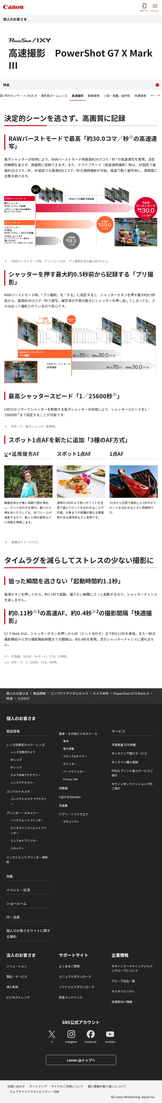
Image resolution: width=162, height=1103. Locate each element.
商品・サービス (16, 976)
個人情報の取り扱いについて (107, 1086)
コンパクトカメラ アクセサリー (29, 801)
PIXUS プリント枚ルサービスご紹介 (132, 773)
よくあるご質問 (69, 966)
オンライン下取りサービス (129, 753)
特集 (9, 876)
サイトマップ (38, 1086)
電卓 (66, 741)
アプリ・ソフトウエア (73, 814)
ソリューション (16, 966)
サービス (118, 731)
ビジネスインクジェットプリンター (28, 830)
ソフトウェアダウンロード (76, 987)
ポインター (70, 764)
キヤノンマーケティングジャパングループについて (132, 968)
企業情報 (120, 955)
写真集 (63, 805)
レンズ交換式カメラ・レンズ (25, 745)
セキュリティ (71, 821)
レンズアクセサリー (23, 782)
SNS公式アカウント (81, 1022)
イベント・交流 (18, 889)
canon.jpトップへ (81, 1060)
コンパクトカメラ (18, 791)
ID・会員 (13, 916)
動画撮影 (94, 95)
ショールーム (16, 903)
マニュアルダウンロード (75, 976)
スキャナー (17, 848)
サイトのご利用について (67, 1086)
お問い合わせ (16, 1086)
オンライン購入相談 (125, 762)
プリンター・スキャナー (22, 813)
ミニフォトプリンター (24, 841)
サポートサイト (73, 955)
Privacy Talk (70, 779)
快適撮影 (140, 95)
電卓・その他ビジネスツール (78, 734)
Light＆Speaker (70, 797)
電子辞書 (68, 749)
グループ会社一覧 (123, 981)
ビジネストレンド (18, 997)
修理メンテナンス (70, 997)
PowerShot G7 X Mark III (131, 693)
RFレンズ (16, 760)
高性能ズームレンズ (54, 95)
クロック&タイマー (75, 756)
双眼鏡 (63, 788)
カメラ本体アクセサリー (25, 775)
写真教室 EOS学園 (124, 745)
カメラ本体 (101, 693)
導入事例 (12, 987)
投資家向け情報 (122, 1002)
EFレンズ (16, 767)
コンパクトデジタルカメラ (69, 693)
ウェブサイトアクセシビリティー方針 (34, 1091)
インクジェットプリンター (27, 820)
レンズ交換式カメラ (23, 752)
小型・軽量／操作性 (117, 95)
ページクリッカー (74, 771)
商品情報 (39, 693)
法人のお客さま (21, 955)
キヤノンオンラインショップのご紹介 (132, 786)
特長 (9, 698)
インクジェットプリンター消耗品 (27, 859)
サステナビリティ (123, 991)
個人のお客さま (15, 19)
